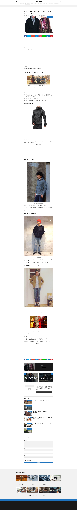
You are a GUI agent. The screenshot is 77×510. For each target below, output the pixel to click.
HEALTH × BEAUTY (33, 3)
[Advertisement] (38, 58)
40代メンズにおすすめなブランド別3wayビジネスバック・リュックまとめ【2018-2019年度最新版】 (44, 484)
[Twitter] (29, 36)
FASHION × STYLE (27, 3)
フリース (41, 15)
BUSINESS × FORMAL (39, 3)
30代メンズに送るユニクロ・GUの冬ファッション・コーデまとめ (42, 429)
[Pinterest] (51, 36)
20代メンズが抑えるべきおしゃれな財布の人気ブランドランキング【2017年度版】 (42, 412)
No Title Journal (38, 1)
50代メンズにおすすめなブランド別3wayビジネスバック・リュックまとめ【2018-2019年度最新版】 (21, 484)
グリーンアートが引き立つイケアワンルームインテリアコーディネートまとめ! (55, 483)
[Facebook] (25, 36)
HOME (18, 3)
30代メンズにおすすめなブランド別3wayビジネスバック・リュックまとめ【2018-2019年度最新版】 (32, 484)
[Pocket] (40, 36)
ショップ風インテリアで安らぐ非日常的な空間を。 (55, 495)
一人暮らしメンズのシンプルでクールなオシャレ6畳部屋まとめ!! (42, 424)
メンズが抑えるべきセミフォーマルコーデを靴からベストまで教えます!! (42, 406)
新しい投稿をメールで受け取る (28, 460)
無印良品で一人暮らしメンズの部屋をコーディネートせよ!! (21, 495)
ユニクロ (44, 15)
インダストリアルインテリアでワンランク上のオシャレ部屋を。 (44, 495)
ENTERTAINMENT (22, 3)
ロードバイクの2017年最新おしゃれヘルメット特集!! (41, 400)
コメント (25, 440)
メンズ (42, 15)
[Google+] (33, 36)
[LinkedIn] (48, 36)
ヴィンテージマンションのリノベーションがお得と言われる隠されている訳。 (32, 495)
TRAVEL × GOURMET (56, 3)
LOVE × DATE (45, 3)
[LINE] (44, 36)
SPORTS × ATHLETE (50, 3)
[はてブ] (37, 36)
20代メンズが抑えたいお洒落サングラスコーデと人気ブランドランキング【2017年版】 (42, 418)
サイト (24, 455)
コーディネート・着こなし (36, 15)
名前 (24, 448)
